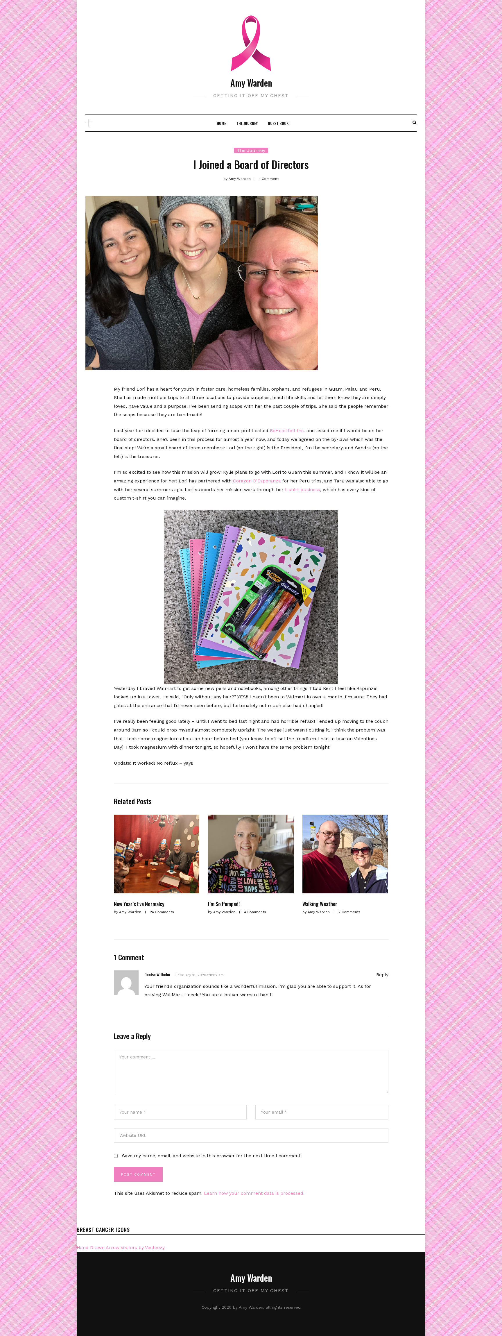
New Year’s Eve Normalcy (139, 904)
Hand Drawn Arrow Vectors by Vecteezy (121, 1247)
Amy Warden (251, 82)
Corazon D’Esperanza (257, 481)
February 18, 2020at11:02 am (200, 975)
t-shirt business (302, 489)
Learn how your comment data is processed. (254, 1193)
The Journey (247, 123)
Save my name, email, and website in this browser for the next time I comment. (212, 1155)
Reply (382, 974)
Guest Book (278, 123)
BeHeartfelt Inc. (287, 430)
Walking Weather (319, 904)
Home (221, 123)
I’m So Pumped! (224, 904)
